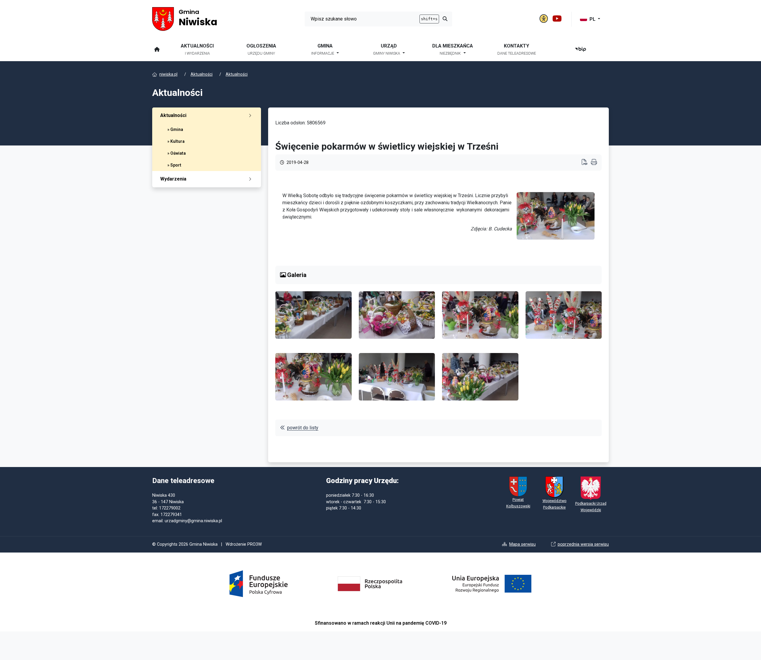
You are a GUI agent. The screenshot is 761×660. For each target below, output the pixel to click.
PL (593, 19)
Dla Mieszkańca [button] (452, 49)
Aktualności (197, 49)
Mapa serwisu (522, 544)
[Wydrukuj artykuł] (586, 162)
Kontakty (516, 49)
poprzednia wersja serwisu (583, 544)
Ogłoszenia (261, 49)
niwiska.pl (168, 74)
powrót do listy (302, 427)
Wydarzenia (173, 179)
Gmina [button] (322, 49)
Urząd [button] (386, 49)
